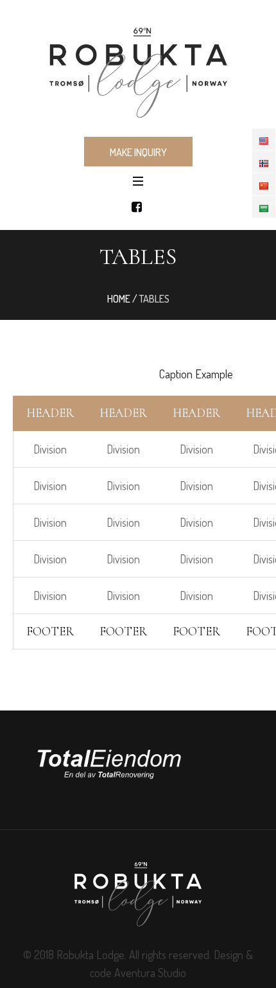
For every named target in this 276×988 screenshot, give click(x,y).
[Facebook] (136, 206)
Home (118, 298)
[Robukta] (138, 67)
